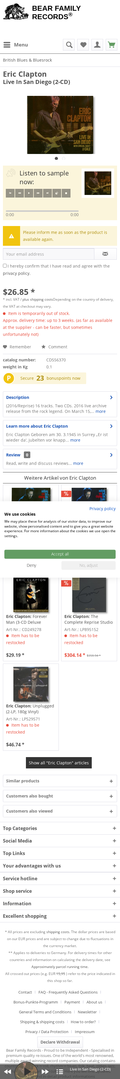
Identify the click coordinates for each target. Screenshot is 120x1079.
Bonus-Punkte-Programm (35, 1002)
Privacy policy (102, 508)
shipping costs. (58, 931)
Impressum (85, 1031)
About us (94, 1002)
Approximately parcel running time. (60, 966)
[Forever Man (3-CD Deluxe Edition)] (31, 594)
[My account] (97, 45)
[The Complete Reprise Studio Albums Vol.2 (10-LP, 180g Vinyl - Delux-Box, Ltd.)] (89, 594)
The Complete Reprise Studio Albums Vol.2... (88, 619)
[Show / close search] (69, 45)
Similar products (22, 781)
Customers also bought (29, 796)
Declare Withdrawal (60, 1042)
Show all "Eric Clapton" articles (59, 763)
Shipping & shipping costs (42, 1021)
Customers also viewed (29, 811)
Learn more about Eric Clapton (37, 426)
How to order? (83, 1021)
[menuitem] (15, 45)
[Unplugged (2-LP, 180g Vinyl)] (31, 684)
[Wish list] (83, 45)
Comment (57, 346)
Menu (21, 44)
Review (13, 455)
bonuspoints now (63, 378)
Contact (25, 992)
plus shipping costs (37, 299)
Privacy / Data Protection (46, 1031)
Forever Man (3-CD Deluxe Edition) (26, 619)
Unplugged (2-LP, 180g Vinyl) (30, 708)
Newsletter (87, 1012)
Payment (72, 1002)
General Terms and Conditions (45, 1012)
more (100, 411)
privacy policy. (17, 273)
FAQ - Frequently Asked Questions (68, 992)
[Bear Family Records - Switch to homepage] (16, 12)
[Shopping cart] (111, 45)
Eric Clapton (25, 74)
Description (17, 397)
